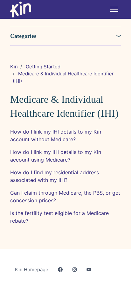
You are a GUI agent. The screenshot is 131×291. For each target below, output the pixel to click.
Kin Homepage (31, 270)
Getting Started (43, 67)
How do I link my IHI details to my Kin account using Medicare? (55, 156)
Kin (14, 67)
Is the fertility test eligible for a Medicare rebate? (59, 217)
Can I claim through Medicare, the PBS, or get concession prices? (65, 197)
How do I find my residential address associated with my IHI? (54, 176)
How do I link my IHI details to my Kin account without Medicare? (55, 135)
